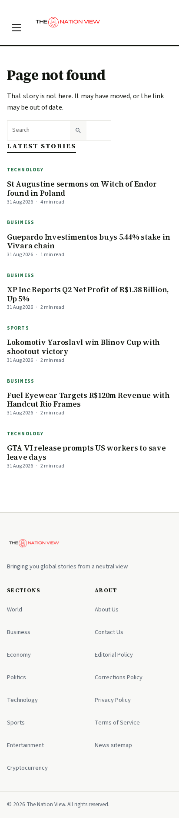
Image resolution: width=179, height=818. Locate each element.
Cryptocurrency (27, 767)
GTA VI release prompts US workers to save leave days (86, 452)
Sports (18, 328)
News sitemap (113, 745)
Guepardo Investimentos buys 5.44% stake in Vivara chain (88, 241)
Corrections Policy (119, 677)
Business (20, 222)
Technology (25, 170)
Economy (19, 654)
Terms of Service (117, 722)
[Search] (78, 130)
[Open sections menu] (16, 27)
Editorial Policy (114, 654)
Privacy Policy (113, 699)
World (14, 609)
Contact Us (109, 632)
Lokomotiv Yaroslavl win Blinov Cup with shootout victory (83, 347)
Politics (16, 677)
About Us (107, 609)
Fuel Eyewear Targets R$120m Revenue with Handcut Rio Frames (88, 400)
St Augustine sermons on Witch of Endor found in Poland (81, 188)
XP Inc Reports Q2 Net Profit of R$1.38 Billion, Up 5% (88, 294)
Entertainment (25, 745)
